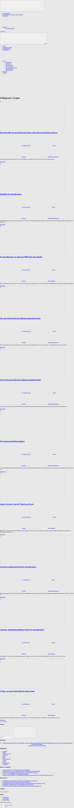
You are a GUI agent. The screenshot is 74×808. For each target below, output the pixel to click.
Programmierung (7, 759)
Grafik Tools (6, 50)
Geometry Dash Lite (7, 770)
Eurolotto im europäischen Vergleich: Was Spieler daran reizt (17, 782)
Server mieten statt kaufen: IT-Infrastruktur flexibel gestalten (26, 771)
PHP (4, 757)
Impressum (5, 16)
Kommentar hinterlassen (53, 156)
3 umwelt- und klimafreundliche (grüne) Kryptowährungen (22, 630)
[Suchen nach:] (7, 737)
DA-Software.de (6, 13)
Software (5, 71)
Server (4, 761)
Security (5, 760)
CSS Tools (8, 63)
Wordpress (5, 764)
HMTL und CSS (7, 753)
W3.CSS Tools (9, 66)
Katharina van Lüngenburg (9, 775)
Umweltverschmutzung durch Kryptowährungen (18, 567)
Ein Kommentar (51, 281)
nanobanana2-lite (7, 771)
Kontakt (5, 73)
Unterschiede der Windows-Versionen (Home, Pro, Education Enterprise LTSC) (35, 775)
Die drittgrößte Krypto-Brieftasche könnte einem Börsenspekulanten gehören (28, 133)
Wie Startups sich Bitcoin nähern (12, 441)
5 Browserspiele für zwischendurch (22, 770)
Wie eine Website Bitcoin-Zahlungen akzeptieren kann (20, 318)
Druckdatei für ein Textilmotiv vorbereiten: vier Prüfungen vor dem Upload (20, 780)
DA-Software (6, 797)
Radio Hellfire (6, 800)
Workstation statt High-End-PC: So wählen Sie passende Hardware (18, 784)
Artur (4, 772)
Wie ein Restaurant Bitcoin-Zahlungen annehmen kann (20, 380)
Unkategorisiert (6, 763)
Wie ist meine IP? (10, 69)
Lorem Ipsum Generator (11, 67)
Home (4, 46)
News (4, 756)
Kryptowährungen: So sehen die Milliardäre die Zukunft (21, 257)
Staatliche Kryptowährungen (11, 194)
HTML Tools (9, 62)
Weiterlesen (2, 161)
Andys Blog (5, 798)
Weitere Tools (9, 70)
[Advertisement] (37, 85)
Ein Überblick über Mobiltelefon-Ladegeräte (18, 773)
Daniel (54, 145)
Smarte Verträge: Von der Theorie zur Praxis (17, 504)
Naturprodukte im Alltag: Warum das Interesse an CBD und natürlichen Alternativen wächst (24, 783)
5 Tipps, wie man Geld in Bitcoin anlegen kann (17, 691)
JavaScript (5, 755)
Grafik (4, 752)
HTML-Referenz (7, 48)
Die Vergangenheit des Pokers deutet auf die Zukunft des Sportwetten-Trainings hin (22, 786)
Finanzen (24, 156)
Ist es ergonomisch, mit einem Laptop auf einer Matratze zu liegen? (22, 772)
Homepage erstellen (7, 47)
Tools (4, 61)
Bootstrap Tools (9, 65)
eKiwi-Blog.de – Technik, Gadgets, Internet (13, 14)
